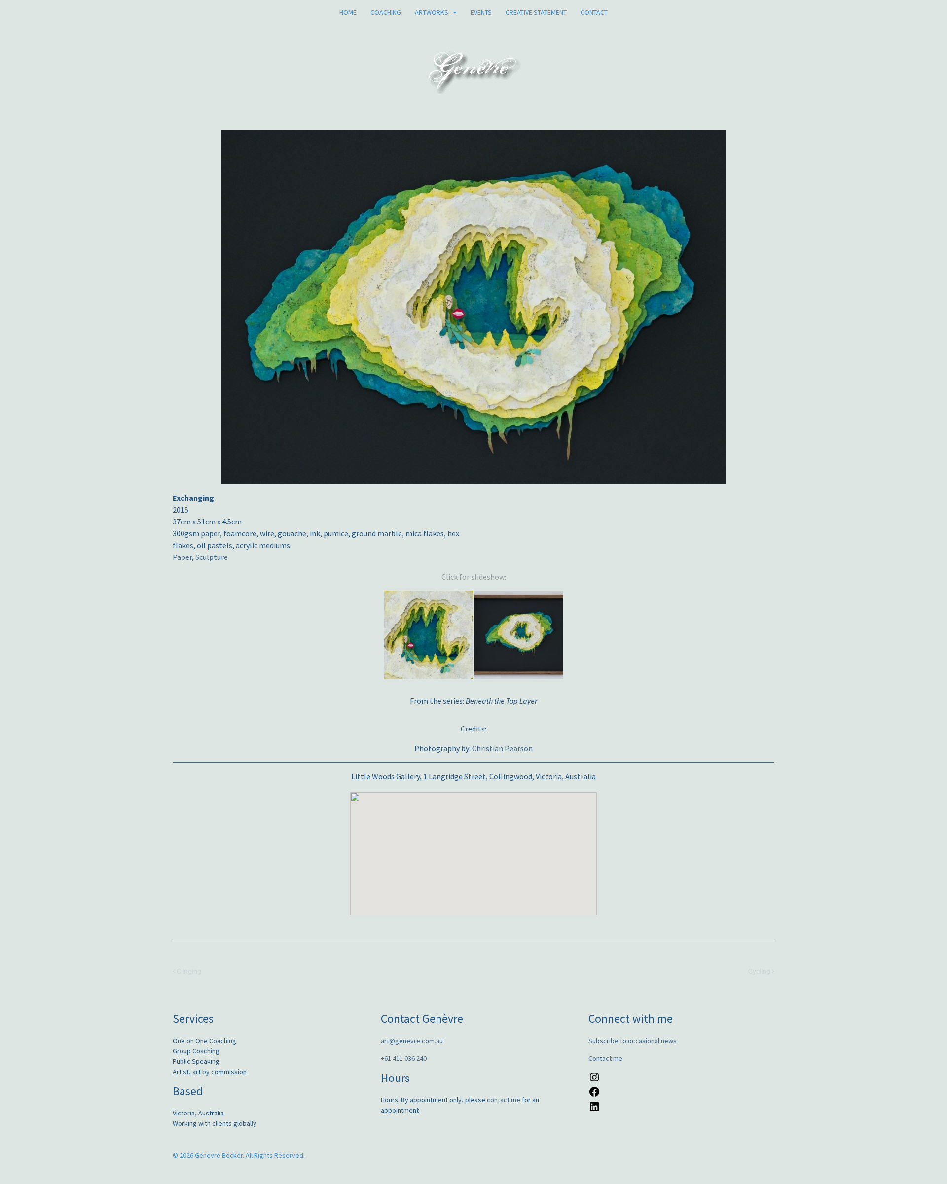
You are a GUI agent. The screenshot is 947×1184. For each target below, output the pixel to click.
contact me (503, 1099)
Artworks (431, 12)
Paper (182, 557)
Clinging (188, 971)
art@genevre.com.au (412, 1040)
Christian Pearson (502, 748)
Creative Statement (536, 12)
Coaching (385, 12)
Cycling (760, 971)
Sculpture (211, 557)
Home (348, 12)
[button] (473, 848)
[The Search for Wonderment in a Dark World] (474, 89)
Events (481, 12)
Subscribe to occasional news (632, 1040)
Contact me (605, 1058)
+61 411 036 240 (404, 1058)
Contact (594, 12)
